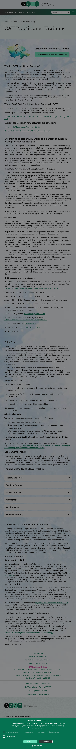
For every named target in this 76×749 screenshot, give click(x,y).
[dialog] (38, 733)
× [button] (74, 720)
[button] (38, 746)
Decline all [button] (45, 741)
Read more (41, 729)
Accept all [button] (30, 741)
